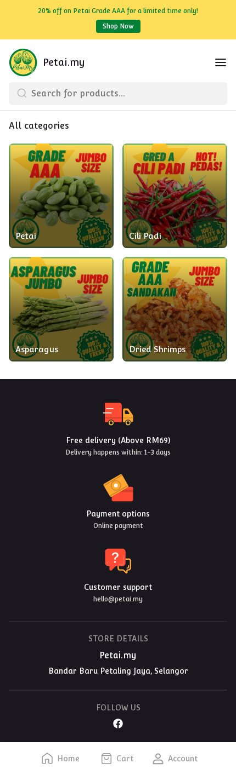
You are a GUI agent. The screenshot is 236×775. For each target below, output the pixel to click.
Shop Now (118, 26)
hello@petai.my (118, 599)
